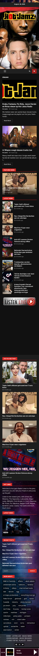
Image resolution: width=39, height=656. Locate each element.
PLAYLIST (22, 640)
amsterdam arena (9, 585)
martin (5, 612)
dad (4, 592)
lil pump (16, 609)
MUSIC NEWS (27, 636)
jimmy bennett (26, 602)
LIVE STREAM (34, 71)
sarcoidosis (7, 623)
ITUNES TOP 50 (12, 640)
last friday (6, 609)
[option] (19, 184)
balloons (22, 585)
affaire (20, 581)
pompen (27, 616)
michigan (23, 612)
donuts (11, 592)
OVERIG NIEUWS (12, 638)
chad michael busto (26, 588)
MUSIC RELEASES (26, 638)
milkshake (7, 616)
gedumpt (18, 599)
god (25, 599)
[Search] (29, 71)
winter (17, 630)
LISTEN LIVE (16, 636)
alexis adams (29, 581)
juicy (14, 605)
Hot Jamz (5, 109)
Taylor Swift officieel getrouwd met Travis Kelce (7, 206)
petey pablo (17, 616)
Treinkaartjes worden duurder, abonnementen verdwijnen (7, 265)
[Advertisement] (19, 42)
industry (15, 602)
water (23, 626)
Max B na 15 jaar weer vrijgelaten (7, 230)
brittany (6, 588)
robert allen (21, 619)
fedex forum (7, 599)
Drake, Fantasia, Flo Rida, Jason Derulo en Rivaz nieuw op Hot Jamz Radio (19, 90)
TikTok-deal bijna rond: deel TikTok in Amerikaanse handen (7, 277)
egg (17, 592)
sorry (22, 623)
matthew (14, 612)
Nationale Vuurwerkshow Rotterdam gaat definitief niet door (7, 253)
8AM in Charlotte (9, 581)
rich (13, 619)
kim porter (22, 605)
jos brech (6, 605)
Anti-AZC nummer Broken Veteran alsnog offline (7, 242)
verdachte (14, 626)
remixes (6, 619)
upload (5, 626)
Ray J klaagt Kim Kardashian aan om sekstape (7, 218)
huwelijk (6, 602)
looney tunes (26, 609)
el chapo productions (10, 595)
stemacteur (31, 623)
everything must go (28, 595)
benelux (30, 585)
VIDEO (29, 640)
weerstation (7, 630)
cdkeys (14, 588)
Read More (7, 120)
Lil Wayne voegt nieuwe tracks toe (19, 136)
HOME (8, 636)
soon (16, 623)
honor (31, 599)
